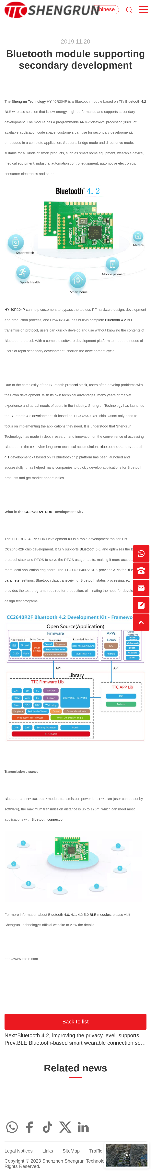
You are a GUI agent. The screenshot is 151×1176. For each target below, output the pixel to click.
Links (47, 1151)
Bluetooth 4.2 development (31, 416)
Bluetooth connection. (47, 819)
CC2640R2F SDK (38, 512)
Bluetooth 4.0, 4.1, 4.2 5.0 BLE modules (79, 915)
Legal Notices (19, 1151)
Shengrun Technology (29, 101)
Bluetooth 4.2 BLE (119, 320)
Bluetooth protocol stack (68, 385)
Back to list (75, 1022)
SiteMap (71, 1151)
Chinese (105, 10)
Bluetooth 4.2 (15, 799)
